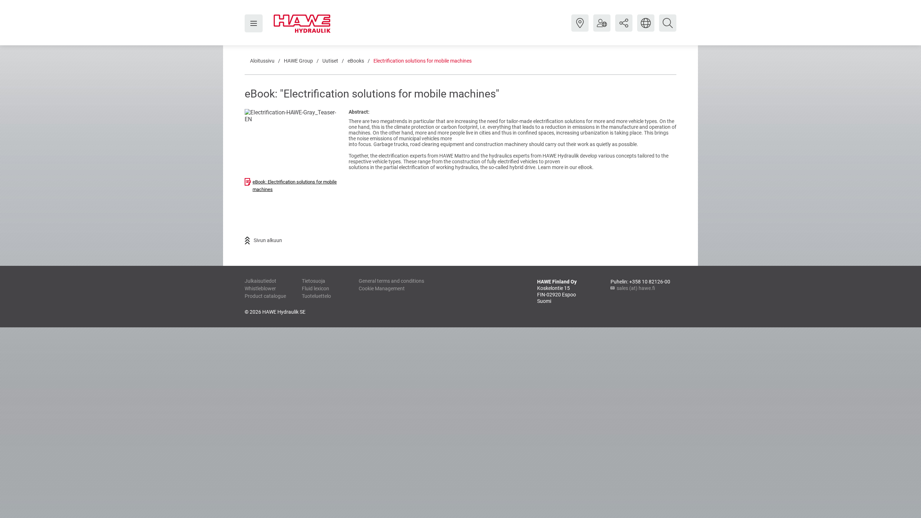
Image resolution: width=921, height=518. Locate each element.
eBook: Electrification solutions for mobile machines (295, 185)
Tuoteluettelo (316, 296)
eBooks (356, 61)
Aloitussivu (262, 61)
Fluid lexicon (315, 288)
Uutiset (330, 61)
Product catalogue (265, 296)
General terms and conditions (391, 280)
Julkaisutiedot (260, 280)
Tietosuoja (313, 280)
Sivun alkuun (268, 240)
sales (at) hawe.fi (636, 288)
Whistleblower (260, 288)
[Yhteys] (580, 28)
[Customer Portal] (602, 28)
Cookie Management (382, 288)
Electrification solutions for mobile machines (422, 61)
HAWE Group (298, 61)
